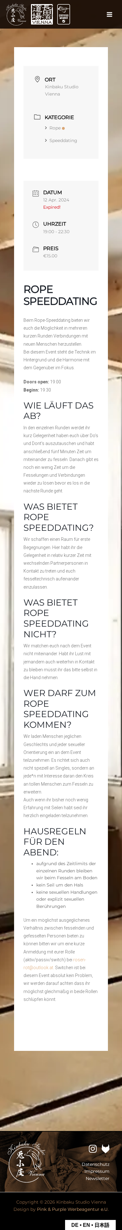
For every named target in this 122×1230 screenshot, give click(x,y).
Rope (55, 128)
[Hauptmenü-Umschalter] (109, 14)
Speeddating (63, 140)
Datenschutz (95, 1164)
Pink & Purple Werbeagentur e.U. (73, 1209)
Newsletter (97, 1178)
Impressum (96, 1171)
